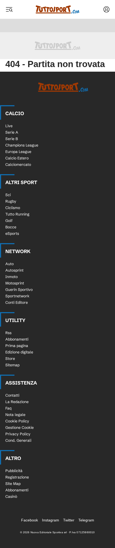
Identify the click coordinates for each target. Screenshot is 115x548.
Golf (9, 220)
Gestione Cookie (19, 427)
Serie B (11, 138)
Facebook (29, 520)
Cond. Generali (18, 440)
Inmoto (11, 276)
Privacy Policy (17, 434)
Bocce (10, 227)
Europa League (18, 151)
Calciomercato (18, 164)
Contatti (12, 395)
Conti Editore (16, 302)
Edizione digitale (19, 352)
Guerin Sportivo (19, 289)
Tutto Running (17, 214)
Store (10, 358)
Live (9, 125)
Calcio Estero (17, 158)
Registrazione (17, 477)
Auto (9, 263)
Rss (8, 332)
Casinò (11, 496)
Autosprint (14, 270)
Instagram (50, 520)
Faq (8, 408)
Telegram (86, 520)
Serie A (11, 132)
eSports (12, 233)
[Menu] (9, 9)
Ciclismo (12, 207)
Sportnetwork (17, 296)
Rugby (10, 201)
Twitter (68, 520)
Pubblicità (13, 470)
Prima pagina (16, 345)
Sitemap (12, 365)
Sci (8, 194)
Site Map (13, 483)
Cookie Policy (17, 421)
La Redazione (17, 401)
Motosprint (14, 283)
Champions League (21, 145)
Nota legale (15, 414)
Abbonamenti (16, 339)
